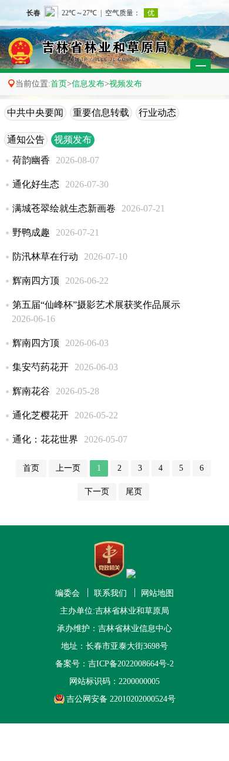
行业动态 (157, 113)
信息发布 (88, 83)
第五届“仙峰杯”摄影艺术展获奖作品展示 (96, 305)
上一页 (68, 468)
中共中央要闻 (35, 113)
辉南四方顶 (35, 281)
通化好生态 (35, 184)
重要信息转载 (101, 113)
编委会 (67, 593)
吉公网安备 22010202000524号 (121, 699)
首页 (58, 83)
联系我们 (110, 593)
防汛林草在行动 (45, 257)
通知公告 (26, 140)
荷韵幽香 (31, 160)
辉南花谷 (31, 391)
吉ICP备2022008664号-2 (131, 663)
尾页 (134, 491)
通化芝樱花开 (40, 415)
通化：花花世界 (45, 439)
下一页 (97, 491)
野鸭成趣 (31, 232)
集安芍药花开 (40, 367)
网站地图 (157, 593)
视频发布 (125, 83)
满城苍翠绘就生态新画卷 (64, 208)
